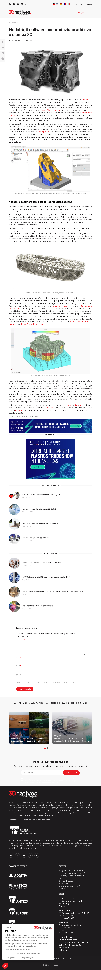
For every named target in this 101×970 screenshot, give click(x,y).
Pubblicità (78, 4)
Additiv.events (44, 820)
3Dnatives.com (29, 820)
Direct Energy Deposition (32, 324)
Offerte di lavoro (66, 881)
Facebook (67, 405)
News (16, 23)
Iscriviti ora (71, 773)
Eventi (61, 878)
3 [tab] (52, 748)
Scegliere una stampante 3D (71, 870)
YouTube (49, 407)
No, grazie (11, 958)
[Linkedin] (2, 47)
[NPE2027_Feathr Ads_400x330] (50, 459)
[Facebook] (2, 42)
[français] (65, 4)
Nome (18, 658)
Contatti (89, 4)
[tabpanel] (29, 728)
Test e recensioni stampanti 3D (72, 873)
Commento (20, 640)
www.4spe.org (29, 848)
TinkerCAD (57, 110)
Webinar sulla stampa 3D (70, 886)
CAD (41, 126)
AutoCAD (85, 100)
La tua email (28, 772)
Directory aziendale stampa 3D (72, 876)
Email (18, 666)
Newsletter (19, 410)
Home (11, 23)
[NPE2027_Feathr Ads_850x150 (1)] (50, 426)
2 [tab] (48, 748)
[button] (5, 966)
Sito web (19, 674)
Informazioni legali (58, 958)
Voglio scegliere (28, 958)
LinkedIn (78, 405)
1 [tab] (45, 748)
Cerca (83, 13)
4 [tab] (56, 748)
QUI (51, 401)
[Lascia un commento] (2, 59)
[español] (61, 4)
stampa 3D (44, 131)
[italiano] (69, 4)
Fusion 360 (45, 110)
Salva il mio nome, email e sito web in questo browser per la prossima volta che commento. (46, 682)
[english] (57, 4)
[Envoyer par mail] (2, 53)
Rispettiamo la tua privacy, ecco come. (17, 950)
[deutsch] (54, 4)
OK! (45, 958)
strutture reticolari (61, 306)
